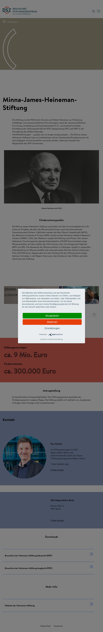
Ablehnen (52, 322)
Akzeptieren (52, 315)
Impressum (43, 339)
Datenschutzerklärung (56, 339)
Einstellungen (52, 328)
